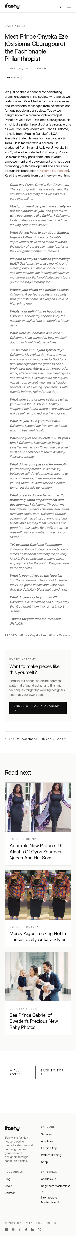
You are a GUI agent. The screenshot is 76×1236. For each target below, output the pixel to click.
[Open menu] (69, 6)
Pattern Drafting (51, 1155)
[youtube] (13, 1229)
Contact (10, 1192)
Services (46, 1134)
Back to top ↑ (52, 1072)
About (8, 1186)
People (13, 77)
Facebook (29, 739)
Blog (21, 26)
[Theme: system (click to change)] (60, 6)
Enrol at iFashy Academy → (37, 707)
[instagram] (6, 1229)
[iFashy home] (12, 6)
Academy (47, 1141)
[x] (39, 1229)
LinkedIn (48, 739)
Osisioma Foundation (53, 171)
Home (9, 26)
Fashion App (49, 1148)
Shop (44, 1162)
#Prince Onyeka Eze (32, 635)
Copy (61, 739)
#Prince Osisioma (59, 635)
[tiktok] (26, 1229)
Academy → (49, 1179)
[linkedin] (33, 1229)
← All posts (15, 1072)
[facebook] (19, 1229)
